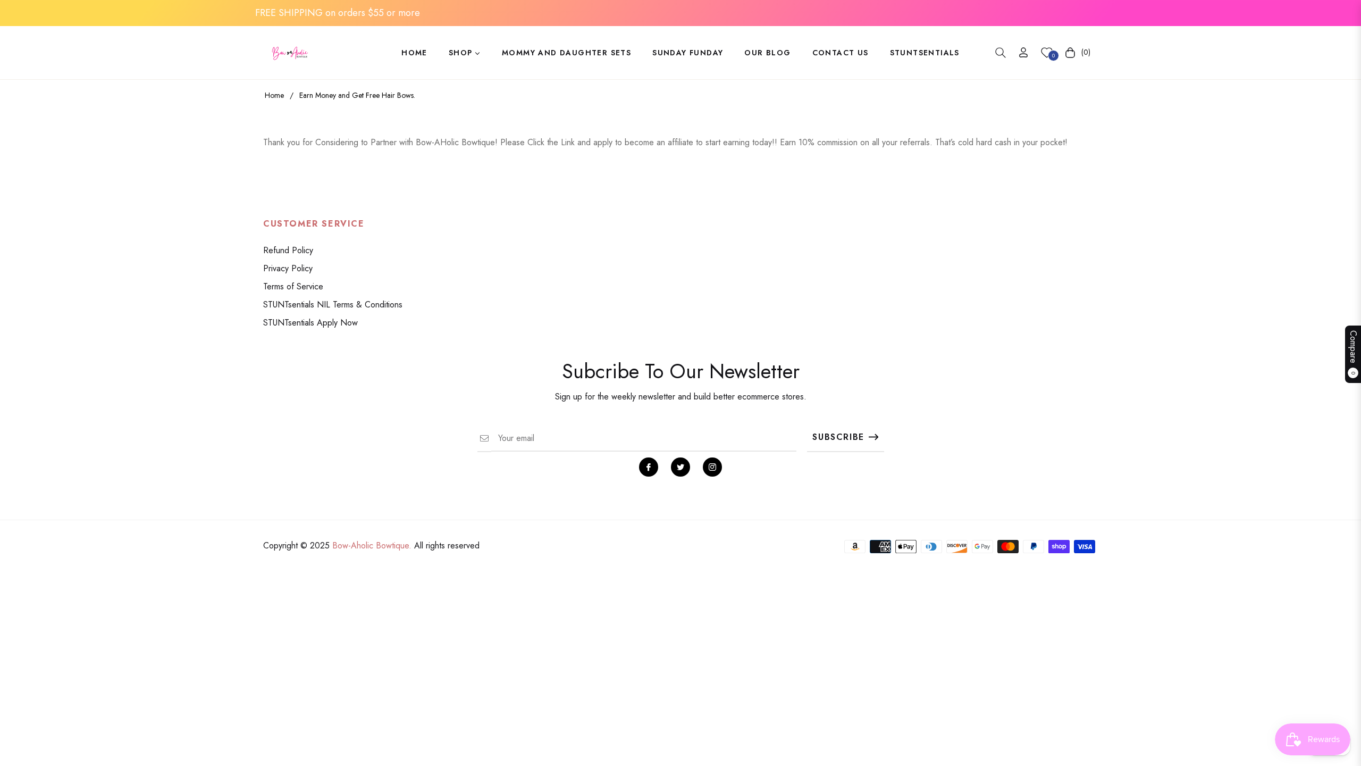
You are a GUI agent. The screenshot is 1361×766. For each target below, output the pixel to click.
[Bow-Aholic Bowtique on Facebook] (648, 467)
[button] (1000, 52)
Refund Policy (288, 250)
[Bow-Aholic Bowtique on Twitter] (680, 467)
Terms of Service (293, 286)
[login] (1023, 52)
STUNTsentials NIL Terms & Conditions (332, 304)
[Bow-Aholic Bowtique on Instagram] (712, 467)
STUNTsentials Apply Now (310, 323)
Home (274, 95)
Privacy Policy (288, 268)
